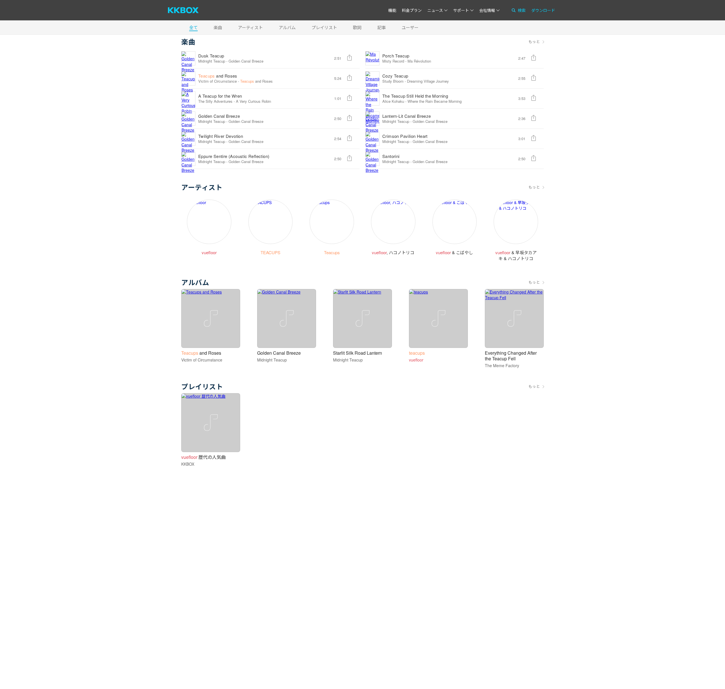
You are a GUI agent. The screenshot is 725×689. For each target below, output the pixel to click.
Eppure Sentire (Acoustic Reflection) (233, 156)
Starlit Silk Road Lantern (357, 353)
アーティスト (250, 27)
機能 (392, 10)
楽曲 (218, 27)
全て (193, 27)
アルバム (287, 27)
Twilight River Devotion (220, 136)
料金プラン (412, 10)
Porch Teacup (396, 56)
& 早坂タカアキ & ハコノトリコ (516, 255)
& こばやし (454, 252)
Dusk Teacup (211, 56)
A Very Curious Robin (253, 101)
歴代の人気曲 (203, 457)
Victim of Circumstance (217, 81)
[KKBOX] (183, 10)
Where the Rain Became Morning (435, 101)
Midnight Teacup (211, 61)
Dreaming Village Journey (428, 81)
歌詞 (357, 27)
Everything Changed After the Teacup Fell (511, 356)
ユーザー (410, 27)
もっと (534, 41)
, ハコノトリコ (393, 252)
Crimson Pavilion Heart (405, 136)
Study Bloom (393, 81)
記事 (381, 27)
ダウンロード (543, 10)
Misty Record (393, 61)
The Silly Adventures (215, 101)
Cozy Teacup (395, 76)
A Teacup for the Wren (220, 96)
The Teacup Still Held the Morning (415, 96)
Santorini (391, 156)
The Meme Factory (502, 365)
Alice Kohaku (393, 101)
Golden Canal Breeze (246, 61)
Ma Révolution (419, 61)
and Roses (217, 76)
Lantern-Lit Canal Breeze (406, 116)
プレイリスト (324, 27)
